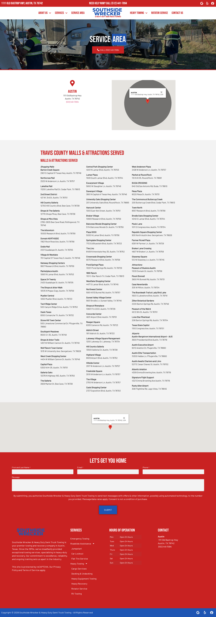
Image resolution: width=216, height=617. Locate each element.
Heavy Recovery (79, 583)
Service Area (77, 13)
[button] (147, 101)
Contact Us (177, 13)
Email (80, 467)
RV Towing (76, 593)
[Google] (202, 3)
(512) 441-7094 (119, 3)
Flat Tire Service (79, 558)
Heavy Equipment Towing (83, 578)
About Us (43, 13)
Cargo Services (79, 568)
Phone (146, 467)
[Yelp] (207, 3)
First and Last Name (21, 467)
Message (16, 477)
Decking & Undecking (81, 573)
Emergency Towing (79, 538)
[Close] (161, 92)
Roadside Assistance (80, 543)
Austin (72, 91)
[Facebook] (212, 3)
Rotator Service (159, 13)
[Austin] (72, 83)
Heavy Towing (137, 13)
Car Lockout (77, 553)
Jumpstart (76, 548)
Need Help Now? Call (100, 3)
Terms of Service (31, 570)
